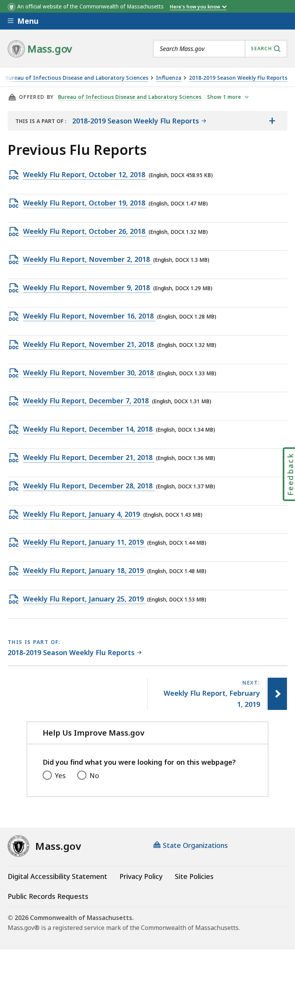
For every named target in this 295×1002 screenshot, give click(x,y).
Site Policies (194, 876)
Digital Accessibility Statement (57, 876)
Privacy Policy (140, 876)
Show (224, 97)
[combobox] (220, 48)
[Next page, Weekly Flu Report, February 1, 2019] (277, 694)
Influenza (168, 78)
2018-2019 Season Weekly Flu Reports (238, 78)
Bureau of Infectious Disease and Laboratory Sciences (76, 78)
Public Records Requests (48, 896)
